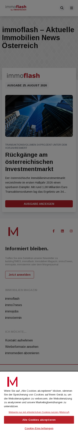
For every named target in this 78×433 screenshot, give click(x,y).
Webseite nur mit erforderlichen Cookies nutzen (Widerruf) (39, 412)
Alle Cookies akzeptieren (39, 419)
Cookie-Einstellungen (39, 428)
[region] (39, 402)
